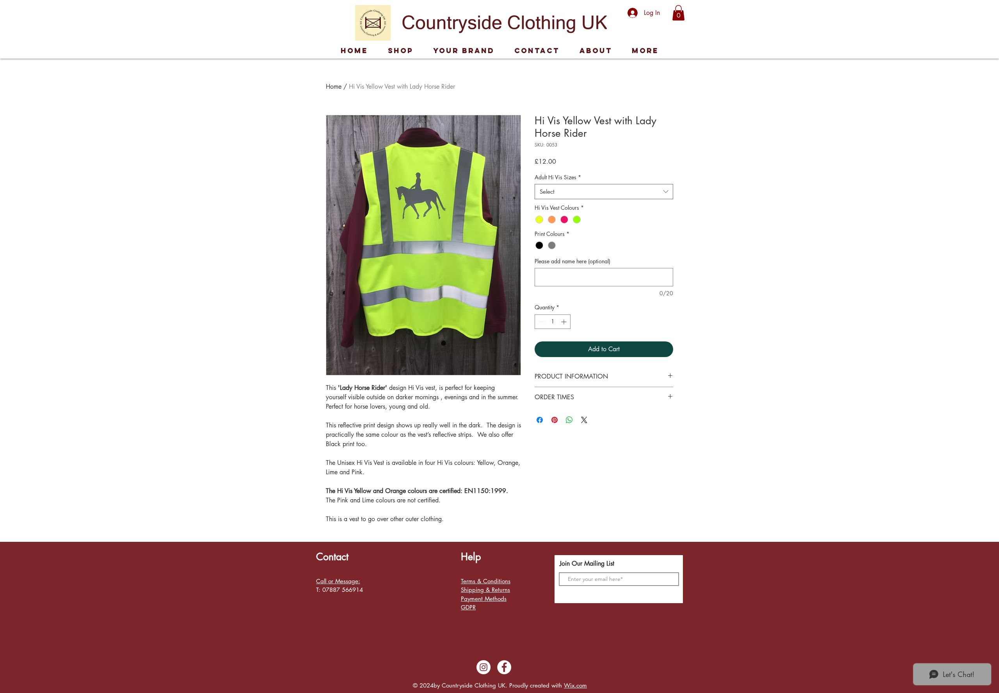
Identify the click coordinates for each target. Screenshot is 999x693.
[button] (678, 12)
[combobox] (604, 191)
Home (333, 86)
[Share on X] (584, 420)
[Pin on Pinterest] (554, 420)
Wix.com (575, 685)
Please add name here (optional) (572, 261)
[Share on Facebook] (539, 420)
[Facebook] (504, 667)
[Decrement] (541, 322)
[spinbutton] (553, 322)
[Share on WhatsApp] (569, 420)
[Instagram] (483, 667)
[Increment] (564, 322)
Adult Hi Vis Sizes (558, 177)
